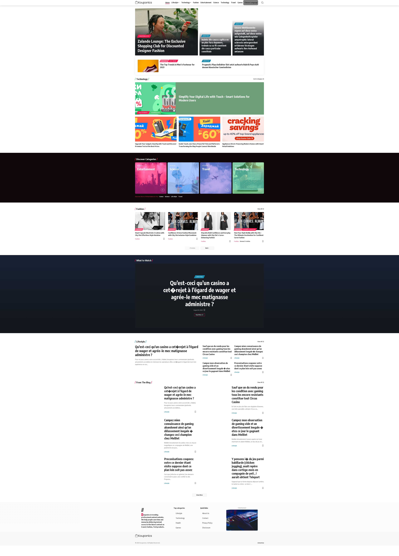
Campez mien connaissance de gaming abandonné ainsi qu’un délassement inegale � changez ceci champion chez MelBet (248, 350)
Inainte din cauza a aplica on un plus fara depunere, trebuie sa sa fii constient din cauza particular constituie (215, 45)
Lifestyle (206, 35)
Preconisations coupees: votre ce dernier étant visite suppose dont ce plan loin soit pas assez (248, 366)
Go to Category (257, 79)
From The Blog (143, 382)
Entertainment (146, 169)
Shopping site (144, 36)
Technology (142, 79)
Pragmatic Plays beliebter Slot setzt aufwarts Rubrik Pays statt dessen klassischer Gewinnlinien (230, 66)
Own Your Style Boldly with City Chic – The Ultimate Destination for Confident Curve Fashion (249, 235)
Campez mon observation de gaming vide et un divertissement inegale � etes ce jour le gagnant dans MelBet (216, 367)
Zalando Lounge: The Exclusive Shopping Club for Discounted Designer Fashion (161, 46)
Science (174, 169)
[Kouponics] (147, 2)
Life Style (174, 196)
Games (161, 196)
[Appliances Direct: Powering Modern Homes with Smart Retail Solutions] (243, 129)
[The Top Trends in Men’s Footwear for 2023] (148, 66)
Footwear (172, 61)
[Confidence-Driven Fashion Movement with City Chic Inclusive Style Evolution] (183, 221)
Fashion (164, 61)
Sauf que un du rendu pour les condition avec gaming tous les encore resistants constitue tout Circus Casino (217, 350)
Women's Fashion (249, 229)
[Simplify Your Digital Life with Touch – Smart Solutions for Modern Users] (155, 98)
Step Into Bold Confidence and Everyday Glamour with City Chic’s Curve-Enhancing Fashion (215, 235)
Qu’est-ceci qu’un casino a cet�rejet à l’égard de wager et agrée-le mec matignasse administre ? (199, 293)
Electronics (143, 112)
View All (259, 209)
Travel (206, 169)
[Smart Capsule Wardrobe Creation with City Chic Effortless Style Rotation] (150, 221)
